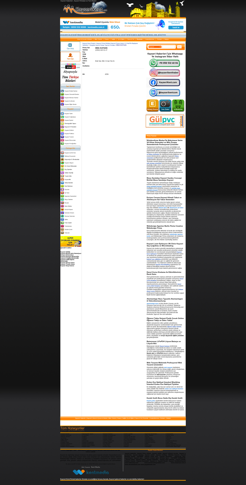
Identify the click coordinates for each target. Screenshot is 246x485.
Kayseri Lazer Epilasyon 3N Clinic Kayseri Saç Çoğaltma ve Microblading (165, 245)
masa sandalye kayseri (154, 186)
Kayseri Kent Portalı (89, 43)
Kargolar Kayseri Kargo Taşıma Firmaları (102, 45)
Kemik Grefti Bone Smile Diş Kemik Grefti (164, 398)
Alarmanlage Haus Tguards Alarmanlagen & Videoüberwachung (165, 300)
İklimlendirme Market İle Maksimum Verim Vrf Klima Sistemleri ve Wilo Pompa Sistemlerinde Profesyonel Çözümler (164, 142)
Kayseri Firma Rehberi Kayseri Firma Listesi (110, 43)
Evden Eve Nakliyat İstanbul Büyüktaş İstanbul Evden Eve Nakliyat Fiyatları (163, 383)
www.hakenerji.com (131, 462)
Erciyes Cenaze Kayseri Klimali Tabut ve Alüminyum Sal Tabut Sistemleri (164, 198)
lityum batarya (164, 346)
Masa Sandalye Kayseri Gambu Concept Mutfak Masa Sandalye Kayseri (164, 179)
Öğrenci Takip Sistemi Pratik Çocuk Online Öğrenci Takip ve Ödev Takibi (165, 319)
